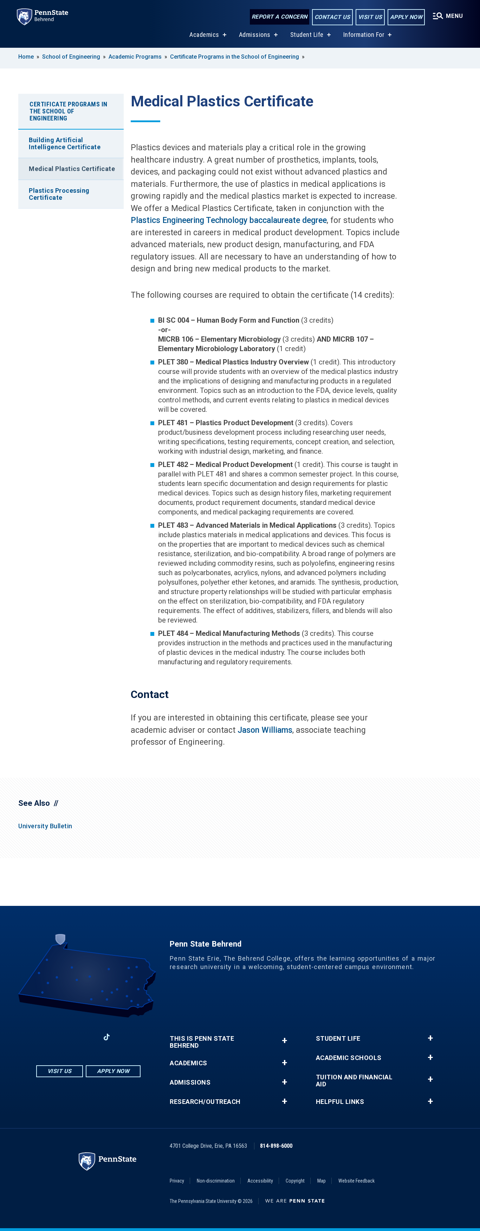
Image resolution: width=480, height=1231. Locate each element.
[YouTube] (125, 1037)
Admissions (255, 34)
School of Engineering (71, 56)
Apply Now (406, 17)
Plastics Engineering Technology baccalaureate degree (229, 220)
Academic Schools (349, 1057)
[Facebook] (52, 1037)
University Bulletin (45, 826)
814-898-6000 (276, 1146)
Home (26, 56)
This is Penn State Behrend (202, 1042)
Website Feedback (356, 1181)
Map (321, 1181)
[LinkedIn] (88, 1037)
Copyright (295, 1181)
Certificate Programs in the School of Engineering (234, 56)
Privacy (177, 1181)
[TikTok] (107, 1037)
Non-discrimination (216, 1181)
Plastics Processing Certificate (59, 194)
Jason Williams (265, 730)
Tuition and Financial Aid (354, 1081)
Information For (364, 34)
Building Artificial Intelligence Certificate (64, 143)
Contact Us (332, 17)
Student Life (307, 34)
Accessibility (260, 1181)
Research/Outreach (205, 1101)
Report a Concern (279, 16)
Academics (204, 34)
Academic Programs (135, 56)
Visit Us (370, 17)
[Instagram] (70, 1037)
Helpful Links (340, 1101)
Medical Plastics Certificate (72, 168)
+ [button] (284, 1040)
